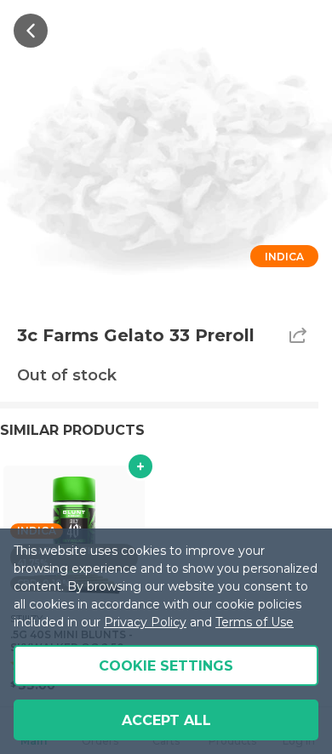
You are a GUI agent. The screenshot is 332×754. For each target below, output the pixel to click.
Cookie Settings (166, 666)
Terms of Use (254, 622)
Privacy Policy (145, 622)
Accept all (166, 720)
